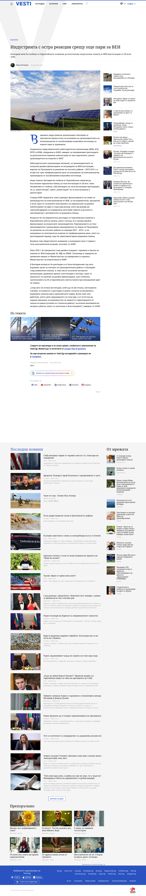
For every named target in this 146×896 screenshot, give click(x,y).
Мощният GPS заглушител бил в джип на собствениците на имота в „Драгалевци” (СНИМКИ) (124, 573)
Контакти (133, 881)
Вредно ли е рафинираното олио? (23, 829)
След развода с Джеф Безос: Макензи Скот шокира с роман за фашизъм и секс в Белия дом (72, 596)
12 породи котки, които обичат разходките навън (125, 458)
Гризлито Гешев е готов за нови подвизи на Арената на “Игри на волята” (71, 556)
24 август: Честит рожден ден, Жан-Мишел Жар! (56, 829)
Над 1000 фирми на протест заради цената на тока (84, 338)
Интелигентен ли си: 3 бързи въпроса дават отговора (88, 855)
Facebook (75, 385)
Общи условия (90, 881)
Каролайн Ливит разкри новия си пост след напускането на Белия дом (124, 201)
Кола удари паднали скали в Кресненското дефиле (68, 515)
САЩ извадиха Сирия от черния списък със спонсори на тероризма (71, 456)
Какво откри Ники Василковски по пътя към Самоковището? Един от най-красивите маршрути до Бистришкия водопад (126, 486)
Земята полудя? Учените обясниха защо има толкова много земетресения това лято (72, 757)
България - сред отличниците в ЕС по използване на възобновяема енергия (55, 337)
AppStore (81, 348)
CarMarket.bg (123, 871)
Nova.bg (99, 871)
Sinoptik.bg (92, 874)
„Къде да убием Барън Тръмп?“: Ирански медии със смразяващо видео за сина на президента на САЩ (69, 676)
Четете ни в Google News (29, 882)
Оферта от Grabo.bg (49, 498)
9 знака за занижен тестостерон (83, 829)
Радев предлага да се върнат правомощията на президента (72, 715)
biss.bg (115, 131)
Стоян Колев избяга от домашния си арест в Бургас (123, 113)
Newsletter (47, 385)
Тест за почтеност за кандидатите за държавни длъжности (72, 735)
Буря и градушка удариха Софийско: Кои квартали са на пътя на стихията (71, 636)
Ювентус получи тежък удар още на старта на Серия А (125, 545)
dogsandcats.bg (117, 145)
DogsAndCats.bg (110, 871)
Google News (61, 385)
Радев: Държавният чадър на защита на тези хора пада (71, 655)
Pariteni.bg (112, 874)
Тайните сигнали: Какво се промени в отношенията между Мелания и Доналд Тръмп (72, 696)
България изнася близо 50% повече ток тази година (24, 338)
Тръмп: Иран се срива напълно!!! (60, 575)
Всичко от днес (57, 799)
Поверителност (103, 881)
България (53, 4)
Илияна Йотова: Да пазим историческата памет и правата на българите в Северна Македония (122, 185)
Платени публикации (119, 881)
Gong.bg (78, 871)
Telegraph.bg (131, 874)
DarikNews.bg (88, 871)
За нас (69, 881)
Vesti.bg (23, 4)
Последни (39, 4)
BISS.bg (133, 871)
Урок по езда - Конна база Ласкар (60, 495)
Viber (36, 385)
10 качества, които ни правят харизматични (24, 855)
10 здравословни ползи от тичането (54, 855)
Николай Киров (22, 65)
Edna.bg (121, 874)
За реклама (78, 881)
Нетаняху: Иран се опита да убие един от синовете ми (124, 100)
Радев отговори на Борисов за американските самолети (71, 615)
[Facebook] (136, 884)
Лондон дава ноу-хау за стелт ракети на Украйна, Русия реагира (123, 88)
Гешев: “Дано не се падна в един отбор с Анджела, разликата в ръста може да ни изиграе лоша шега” (126, 531)
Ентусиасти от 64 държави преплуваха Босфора (126, 502)
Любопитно (77, 4)
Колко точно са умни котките (126, 469)
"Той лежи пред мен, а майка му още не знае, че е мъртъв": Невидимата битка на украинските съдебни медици (73, 777)
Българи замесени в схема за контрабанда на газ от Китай (72, 535)
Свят (65, 4)
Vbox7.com (68, 871)
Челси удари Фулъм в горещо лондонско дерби (126, 557)
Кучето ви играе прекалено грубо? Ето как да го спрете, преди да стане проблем (123, 140)
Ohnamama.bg (80, 874)
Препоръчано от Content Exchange (92, 864)
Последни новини (26, 449)
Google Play (69, 348)
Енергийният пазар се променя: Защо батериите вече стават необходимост (123, 126)
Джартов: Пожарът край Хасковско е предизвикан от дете (72, 475)
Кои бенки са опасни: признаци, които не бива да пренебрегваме (126, 515)
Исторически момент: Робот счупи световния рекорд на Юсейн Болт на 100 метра (124, 170)
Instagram (36, 356)
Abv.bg (59, 871)
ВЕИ (32, 366)
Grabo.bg (102, 874)
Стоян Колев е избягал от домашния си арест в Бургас (126, 589)
